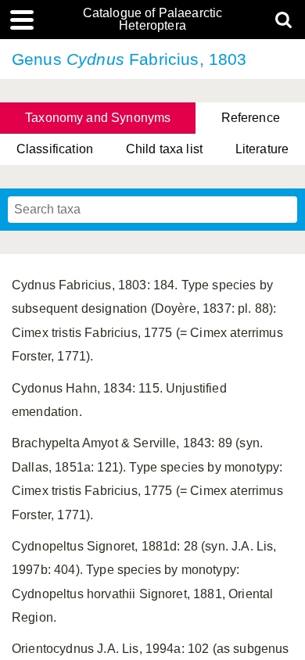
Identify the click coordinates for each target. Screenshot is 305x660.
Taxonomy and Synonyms (97, 117)
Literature (262, 149)
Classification (54, 149)
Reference (250, 117)
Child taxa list (164, 149)
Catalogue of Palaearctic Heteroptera (153, 19)
